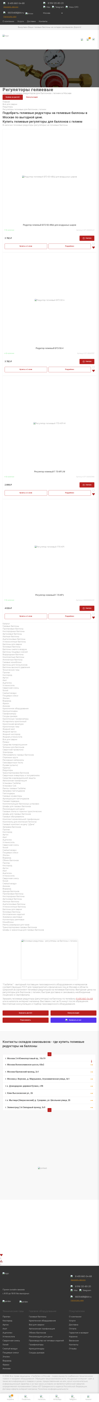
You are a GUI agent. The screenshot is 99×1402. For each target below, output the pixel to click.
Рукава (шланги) (10, 765)
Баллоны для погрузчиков (15, 665)
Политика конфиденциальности (53, 1389)
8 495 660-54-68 (84, 999)
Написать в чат (75, 1020)
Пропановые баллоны (13, 629)
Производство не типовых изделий (46, 1340)
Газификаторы (9, 714)
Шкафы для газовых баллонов (17, 806)
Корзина (73, 1336)
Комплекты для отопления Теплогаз (19, 822)
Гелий (5, 690)
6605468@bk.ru (16, 13)
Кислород (7, 675)
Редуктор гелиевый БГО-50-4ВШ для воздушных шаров (49, 225)
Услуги (20, 21)
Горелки (6, 768)
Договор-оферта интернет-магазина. (20, 1389)
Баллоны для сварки (12, 644)
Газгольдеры (9, 793)
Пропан (6, 672)
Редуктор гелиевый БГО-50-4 (49, 348)
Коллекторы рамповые (13, 919)
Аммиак (6, 706)
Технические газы (11, 670)
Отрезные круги (10, 757)
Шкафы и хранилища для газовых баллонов (23, 930)
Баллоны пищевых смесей (15, 652)
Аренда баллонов (11, 891)
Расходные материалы (13, 760)
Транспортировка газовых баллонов (20, 927)
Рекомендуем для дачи (14, 809)
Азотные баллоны (11, 636)
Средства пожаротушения (15, 744)
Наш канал (39, 1247)
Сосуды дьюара (10, 716)
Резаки (6, 742)
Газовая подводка (11, 801)
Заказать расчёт (25, 1013)
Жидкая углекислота (12, 737)
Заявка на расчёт (13, 97)
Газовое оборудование (42, 1311)
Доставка (31, 21)
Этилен (6, 698)
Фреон (6, 703)
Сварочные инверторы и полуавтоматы (21, 775)
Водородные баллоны (13, 654)
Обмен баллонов (11, 860)
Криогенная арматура (13, 724)
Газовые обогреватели (13, 816)
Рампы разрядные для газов (16, 925)
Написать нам (9, 16)
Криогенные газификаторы (16, 719)
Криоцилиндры (10, 711)
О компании (8, 21)
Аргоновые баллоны (12, 634)
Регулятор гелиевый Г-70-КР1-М (49, 472)
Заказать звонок (10, 7)
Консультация (32, 97)
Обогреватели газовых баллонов (18, 755)
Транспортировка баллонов (16, 773)
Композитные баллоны (13, 657)
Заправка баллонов (12, 827)
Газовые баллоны (11, 626)
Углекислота (8, 685)
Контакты (43, 21)
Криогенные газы (11, 726)
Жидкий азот (9, 729)
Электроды (8, 752)
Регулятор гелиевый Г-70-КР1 (49, 595)
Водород (7, 701)
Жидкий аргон (9, 732)
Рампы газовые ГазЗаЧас (14, 788)
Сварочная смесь (11, 688)
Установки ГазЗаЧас (12, 783)
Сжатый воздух (9, 693)
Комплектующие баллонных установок (21, 804)
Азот (5, 680)
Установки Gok (9, 786)
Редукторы (8, 107)
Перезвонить (25, 1020)
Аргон (5, 678)
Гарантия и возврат (79, 1332)
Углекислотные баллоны (14, 642)
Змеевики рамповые (12, 917)
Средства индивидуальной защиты (19, 778)
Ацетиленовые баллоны (14, 639)
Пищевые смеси (10, 696)
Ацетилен (7, 683)
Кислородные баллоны (14, 631)
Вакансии (74, 1340)
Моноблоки (8, 922)
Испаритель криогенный (14, 721)
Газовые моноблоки (12, 662)
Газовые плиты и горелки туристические (22, 811)
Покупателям (77, 1311)
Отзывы (73, 1348)
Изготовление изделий (14, 914)
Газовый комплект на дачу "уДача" (19, 824)
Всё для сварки (10, 104)
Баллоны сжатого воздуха (15, 649)
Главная (6, 102)
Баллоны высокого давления (16, 667)
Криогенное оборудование (16, 708)
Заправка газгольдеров (14, 791)
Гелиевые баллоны (11, 647)
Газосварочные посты (13, 762)
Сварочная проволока (13, 750)
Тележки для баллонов (13, 747)
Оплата (72, 1328)
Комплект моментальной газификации (21, 819)
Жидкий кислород (11, 734)
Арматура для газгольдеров (16, 798)
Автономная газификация (15, 780)
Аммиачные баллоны (13, 660)
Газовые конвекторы (12, 796)
